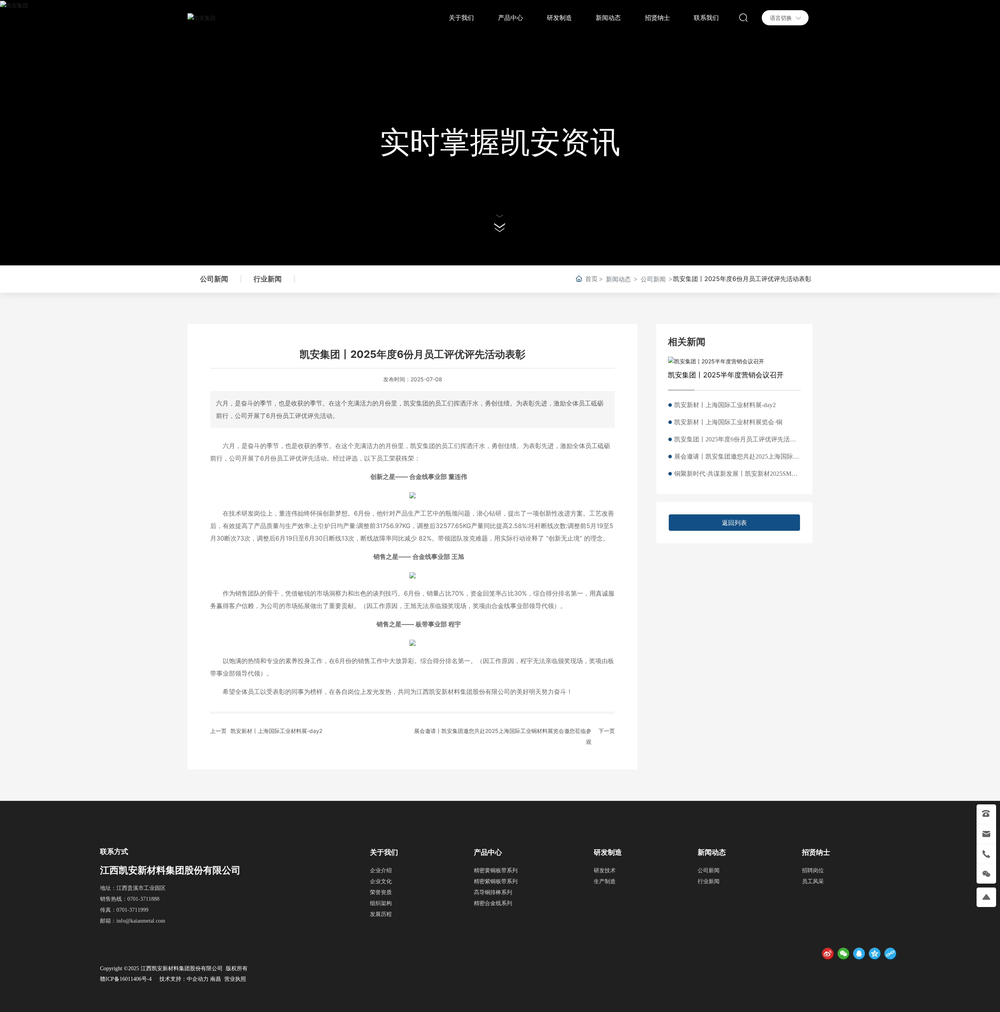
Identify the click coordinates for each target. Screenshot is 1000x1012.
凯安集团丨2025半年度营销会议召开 (726, 375)
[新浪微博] (828, 953)
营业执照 (235, 979)
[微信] (843, 953)
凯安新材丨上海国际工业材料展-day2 (276, 730)
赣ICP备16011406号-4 (126, 979)
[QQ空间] (874, 953)
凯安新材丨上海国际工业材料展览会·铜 (728, 422)
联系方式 (114, 851)
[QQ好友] (859, 953)
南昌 (215, 979)
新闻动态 (618, 279)
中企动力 (198, 979)
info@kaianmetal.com (140, 921)
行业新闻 (268, 279)
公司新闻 (653, 279)
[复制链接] (890, 953)
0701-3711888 (143, 899)
